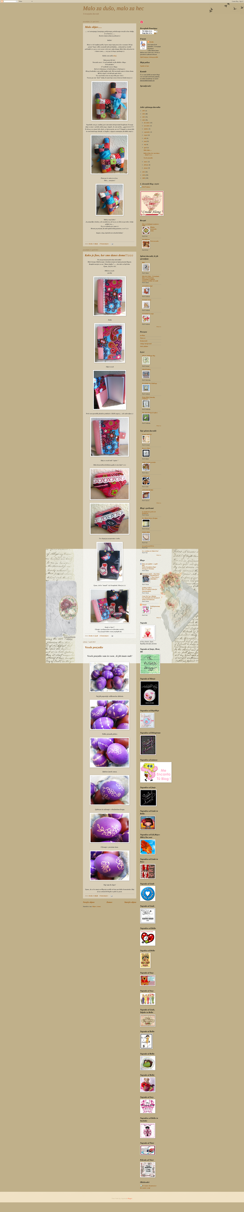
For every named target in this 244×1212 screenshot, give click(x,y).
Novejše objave (89, 902)
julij (145, 138)
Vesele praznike (94, 647)
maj (145, 144)
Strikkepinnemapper (155, 607)
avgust (146, 135)
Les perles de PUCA (148, 546)
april (145, 148)
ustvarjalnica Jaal (147, 286)
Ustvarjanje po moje (148, 314)
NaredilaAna (146, 239)
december (147, 123)
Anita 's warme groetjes (149, 462)
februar (146, 165)
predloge (142, 335)
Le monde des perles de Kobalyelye (149, 512)
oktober (146, 129)
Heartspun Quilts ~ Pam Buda (151, 574)
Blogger (130, 1198)
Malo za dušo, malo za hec (113, 8)
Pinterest (142, 338)
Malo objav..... (93, 27)
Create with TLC (147, 434)
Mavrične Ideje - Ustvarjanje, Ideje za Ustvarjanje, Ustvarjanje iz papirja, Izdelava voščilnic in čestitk (150, 278)
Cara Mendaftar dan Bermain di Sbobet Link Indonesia (151, 599)
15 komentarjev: (104, 244)
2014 (143, 114)
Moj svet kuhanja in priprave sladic (150, 225)
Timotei (144, 605)
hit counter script (145, 1188)
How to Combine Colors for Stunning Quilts (149, 590)
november (147, 126)
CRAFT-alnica (146, 369)
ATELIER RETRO (147, 490)
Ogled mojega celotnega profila (149, 57)
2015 (143, 111)
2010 (143, 175)
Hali (143, 262)
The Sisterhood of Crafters (150, 413)
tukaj (114, 56)
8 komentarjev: (104, 896)
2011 (143, 172)
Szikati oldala (146, 532)
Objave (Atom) (96, 906)
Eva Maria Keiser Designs (150, 518)
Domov (109, 902)
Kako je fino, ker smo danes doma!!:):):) (109, 255)
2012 (143, 120)
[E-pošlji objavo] (112, 244)
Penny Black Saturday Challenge (148, 398)
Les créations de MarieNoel (150, 551)
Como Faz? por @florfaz (149, 596)
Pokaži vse (159, 326)
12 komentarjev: (104, 636)
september (147, 132)
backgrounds (143, 341)
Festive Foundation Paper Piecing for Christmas (149, 568)
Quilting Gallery (147, 588)
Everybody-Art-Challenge (149, 383)
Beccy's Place (146, 448)
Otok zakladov (144, 346)
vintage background (145, 344)
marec (146, 162)
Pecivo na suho (154, 241)
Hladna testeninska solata (153, 229)
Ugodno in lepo (144, 66)
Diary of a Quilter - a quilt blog (149, 564)
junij (145, 141)
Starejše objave (130, 902)
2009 (143, 178)
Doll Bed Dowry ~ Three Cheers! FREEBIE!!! (154, 577)
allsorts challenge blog (148, 356)
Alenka (151, 42)
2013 (143, 117)
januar (146, 168)
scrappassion (146, 476)
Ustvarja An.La (146, 300)
